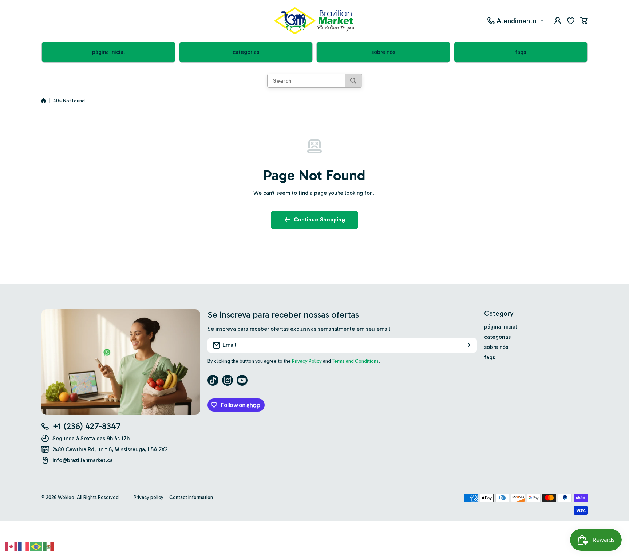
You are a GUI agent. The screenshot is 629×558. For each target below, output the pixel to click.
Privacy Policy (307, 361)
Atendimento (517, 20)
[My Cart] (584, 20)
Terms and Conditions (355, 361)
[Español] (49, 546)
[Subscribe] (468, 345)
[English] (11, 546)
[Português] (36, 546)
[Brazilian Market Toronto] (314, 20)
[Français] (24, 546)
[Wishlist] (570, 20)
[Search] (353, 80)
